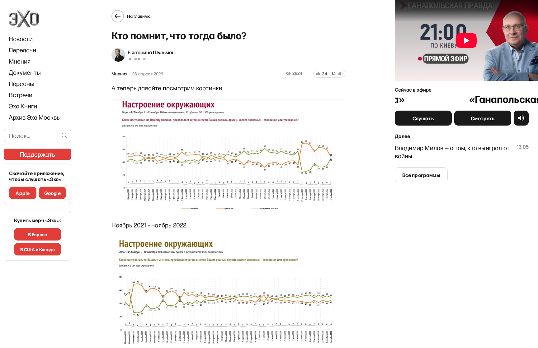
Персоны (21, 83)
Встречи (20, 95)
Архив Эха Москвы (35, 117)
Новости (21, 39)
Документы (25, 72)
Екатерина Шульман (151, 52)
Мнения (20, 61)
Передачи (22, 50)
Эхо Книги (23, 106)
